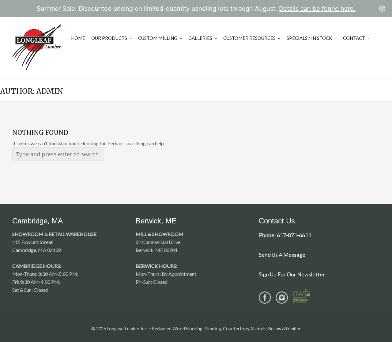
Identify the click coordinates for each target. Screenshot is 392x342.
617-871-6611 (294, 235)
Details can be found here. (317, 8)
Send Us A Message (282, 254)
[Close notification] (382, 8)
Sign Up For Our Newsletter (292, 274)
